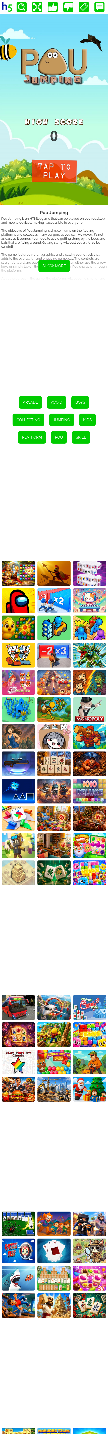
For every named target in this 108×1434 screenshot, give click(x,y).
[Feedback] (99, 7)
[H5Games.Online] (7, 7)
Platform (32, 437)
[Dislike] (68, 7)
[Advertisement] (54, 335)
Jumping (61, 420)
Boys (80, 402)
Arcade (30, 402)
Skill (81, 437)
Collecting (28, 420)
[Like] (53, 7)
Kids (87, 420)
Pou (59, 437)
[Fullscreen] (37, 7)
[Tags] (84, 7)
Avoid (56, 402)
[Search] (22, 7)
